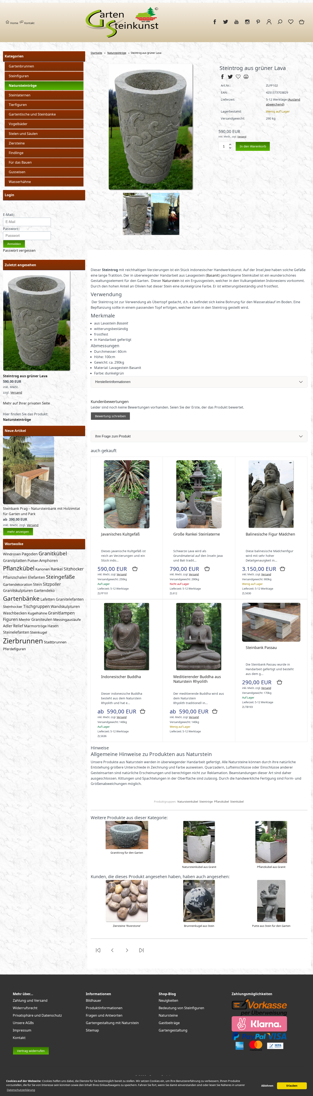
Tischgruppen (36, 606)
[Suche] (279, 24)
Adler (7, 625)
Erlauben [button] (291, 1085)
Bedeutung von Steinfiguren (181, 1008)
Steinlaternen (19, 95)
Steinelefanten (16, 632)
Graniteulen (41, 619)
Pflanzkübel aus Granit (271, 867)
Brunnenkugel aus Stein (199, 926)
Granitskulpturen (18, 590)
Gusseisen (17, 172)
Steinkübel (237, 801)
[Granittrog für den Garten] (127, 848)
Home (14, 23)
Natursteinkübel (187, 801)
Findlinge (16, 152)
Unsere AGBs (23, 1022)
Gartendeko (44, 590)
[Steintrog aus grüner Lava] (37, 370)
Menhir (24, 619)
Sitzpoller (52, 584)
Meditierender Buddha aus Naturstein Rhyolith (197, 679)
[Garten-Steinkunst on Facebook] (214, 24)
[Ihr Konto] (269, 24)
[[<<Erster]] (98, 952)
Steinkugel (38, 632)
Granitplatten (15, 560)
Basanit (213, 275)
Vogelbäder (18, 123)
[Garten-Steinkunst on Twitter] (225, 24)
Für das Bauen (20, 162)
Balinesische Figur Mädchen (270, 534)
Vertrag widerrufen (31, 1051)
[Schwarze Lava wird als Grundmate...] (199, 527)
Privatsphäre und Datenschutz (37, 1015)
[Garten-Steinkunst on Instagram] (247, 24)
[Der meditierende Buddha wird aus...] (199, 670)
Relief (18, 625)
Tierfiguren (18, 104)
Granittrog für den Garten (127, 853)
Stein (37, 584)
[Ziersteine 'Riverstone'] (127, 921)
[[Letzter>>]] (141, 952)
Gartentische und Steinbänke (32, 114)
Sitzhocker (74, 569)
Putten (32, 560)
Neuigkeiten (168, 1000)
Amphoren (48, 560)
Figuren (10, 619)
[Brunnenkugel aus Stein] (199, 921)
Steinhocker (12, 606)
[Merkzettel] (290, 24)
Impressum (22, 1030)
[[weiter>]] (127, 952)
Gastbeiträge (169, 1022)
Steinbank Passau (261, 647)
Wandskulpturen (65, 606)
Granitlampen (61, 613)
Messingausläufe (67, 619)
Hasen (53, 625)
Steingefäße (60, 576)
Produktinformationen (104, 1008)
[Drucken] (246, 78)
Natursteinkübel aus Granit (199, 867)
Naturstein (170, 280)
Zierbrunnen (23, 640)
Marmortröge (35, 625)
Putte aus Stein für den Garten (271, 926)
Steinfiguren (19, 76)
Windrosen (12, 554)
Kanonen (42, 569)
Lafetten (47, 599)
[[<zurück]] (112, 952)
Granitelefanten (70, 599)
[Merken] (238, 78)
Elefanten (36, 577)
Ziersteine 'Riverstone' (127, 926)
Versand (16, 392)
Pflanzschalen (15, 577)
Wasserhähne (20, 181)
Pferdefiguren (14, 648)
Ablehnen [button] (267, 1085)
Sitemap (92, 1030)
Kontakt (29, 23)
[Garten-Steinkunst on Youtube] (236, 24)
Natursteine (168, 1015)
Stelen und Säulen (23, 133)
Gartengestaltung (173, 1030)
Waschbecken (15, 613)
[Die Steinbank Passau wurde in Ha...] (271, 641)
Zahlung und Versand (30, 1000)
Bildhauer (93, 1000)
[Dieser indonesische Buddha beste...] (127, 670)
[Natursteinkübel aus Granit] (199, 862)
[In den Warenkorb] (135, 569)
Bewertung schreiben (110, 416)
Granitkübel (53, 553)
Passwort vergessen (19, 250)
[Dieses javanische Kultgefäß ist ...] (126, 527)
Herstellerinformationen (113, 382)
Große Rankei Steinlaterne (196, 534)
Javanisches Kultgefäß (120, 534)
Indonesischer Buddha (121, 676)
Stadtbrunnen (55, 642)
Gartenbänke (21, 598)
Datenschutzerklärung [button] (21, 1090)
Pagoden (30, 553)
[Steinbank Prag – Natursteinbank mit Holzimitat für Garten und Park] (28, 503)
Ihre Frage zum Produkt (113, 436)
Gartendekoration (17, 584)
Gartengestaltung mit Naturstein (112, 1022)
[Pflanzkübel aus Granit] (271, 862)
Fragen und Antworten (104, 1015)
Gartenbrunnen (21, 66)
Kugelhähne (37, 613)
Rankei (57, 569)
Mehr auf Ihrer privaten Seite (26, 403)
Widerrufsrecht (25, 1008)
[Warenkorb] (302, 24)
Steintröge (206, 801)
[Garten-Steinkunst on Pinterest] (258, 24)
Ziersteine (17, 143)
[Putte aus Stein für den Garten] (271, 921)
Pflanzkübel (18, 568)
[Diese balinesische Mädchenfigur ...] (271, 527)
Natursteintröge (23, 85)
